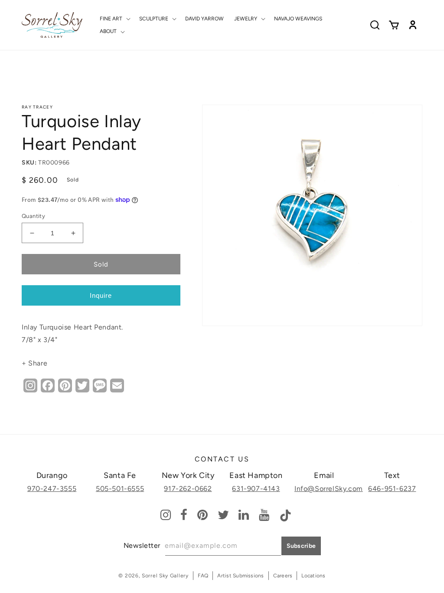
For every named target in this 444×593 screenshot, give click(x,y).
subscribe (301, 546)
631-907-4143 (256, 488)
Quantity (33, 216)
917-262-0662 (188, 488)
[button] (114, 19)
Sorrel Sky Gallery (165, 576)
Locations (313, 576)
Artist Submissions (240, 576)
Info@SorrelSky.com (328, 488)
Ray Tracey (37, 107)
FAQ (203, 576)
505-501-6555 (120, 488)
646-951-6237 (392, 488)
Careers (283, 576)
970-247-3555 (51, 488)
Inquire (101, 295)
